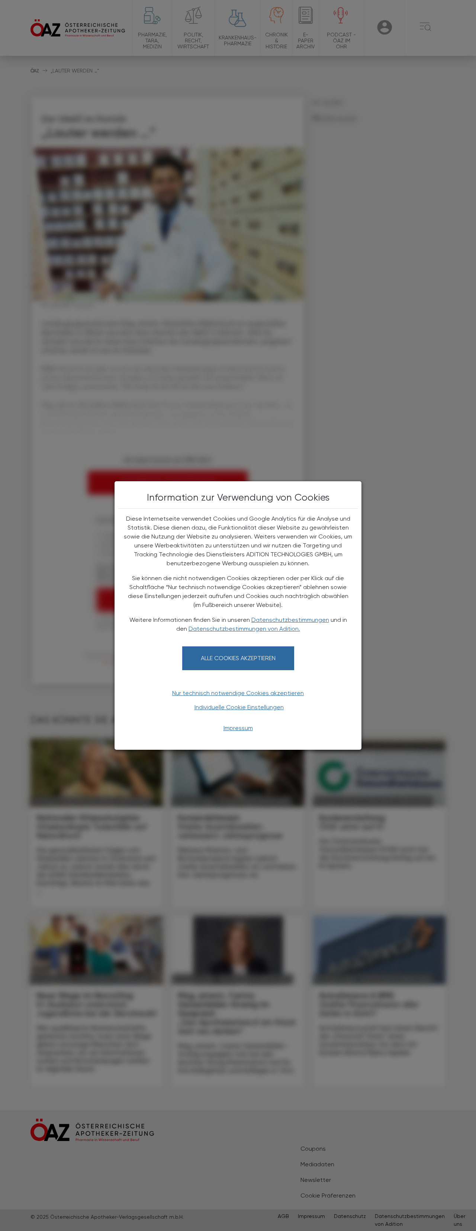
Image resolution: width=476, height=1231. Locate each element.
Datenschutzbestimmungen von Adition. (244, 628)
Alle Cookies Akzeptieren (238, 658)
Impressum (238, 728)
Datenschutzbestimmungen (290, 619)
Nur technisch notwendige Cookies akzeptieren (238, 693)
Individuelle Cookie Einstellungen (239, 707)
